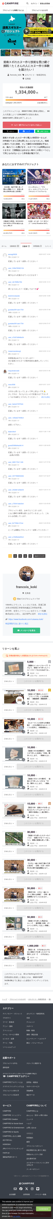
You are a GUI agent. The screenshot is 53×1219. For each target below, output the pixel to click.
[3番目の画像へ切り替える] (26, 53)
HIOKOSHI (6, 1144)
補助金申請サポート (10, 1157)
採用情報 (26, 1194)
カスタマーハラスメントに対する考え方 (37, 1163)
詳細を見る (8, 681)
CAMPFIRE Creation (10, 1119)
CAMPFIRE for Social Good (13, 1123)
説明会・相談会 (32, 1082)
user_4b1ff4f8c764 (15, 282)
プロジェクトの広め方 (11, 1095)
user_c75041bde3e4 (16, 503)
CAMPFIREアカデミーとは (13, 1082)
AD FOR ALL (7, 1140)
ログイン (34, 3)
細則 (28, 1141)
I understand (43, 1209)
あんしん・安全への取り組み (37, 1115)
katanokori (12, 431)
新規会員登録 (45, 3)
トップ (4, 999)
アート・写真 (8, 1043)
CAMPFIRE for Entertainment (13, 1127)
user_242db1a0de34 (16, 490)
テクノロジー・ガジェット (12, 1013)
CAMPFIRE (7, 1111)
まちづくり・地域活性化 (35, 75)
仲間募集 (37, 246)
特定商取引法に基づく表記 (16, 623)
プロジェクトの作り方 (11, 1090)
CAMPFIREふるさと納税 (12, 1136)
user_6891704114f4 (15, 462)
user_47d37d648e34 (16, 337)
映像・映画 (30, 1030)
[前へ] (3, 31)
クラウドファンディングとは (13, 1086)
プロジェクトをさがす (18, 999)
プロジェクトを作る (10, 1063)
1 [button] (10, 556)
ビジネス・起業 (8, 1038)
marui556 (11, 384)
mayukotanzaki (13, 371)
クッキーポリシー (33, 1169)
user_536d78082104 (16, 268)
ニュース (29, 1119)
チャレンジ (30, 1022)
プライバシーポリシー (34, 1146)
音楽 (28, 1018)
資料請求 (6, 1067)
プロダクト (7, 1018)
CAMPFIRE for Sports (11, 1132)
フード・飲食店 (8, 1022)
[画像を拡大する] (23, 674)
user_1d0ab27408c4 (16, 418)
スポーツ (29, 1026)
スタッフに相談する (33, 1063)
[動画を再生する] (26, 31)
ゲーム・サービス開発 (11, 1034)
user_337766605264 (16, 476)
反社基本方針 (31, 1158)
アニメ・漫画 (8, 1026)
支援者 (26, 246)
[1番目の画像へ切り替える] (5, 53)
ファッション (8, 1030)
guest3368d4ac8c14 (15, 445)
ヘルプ (28, 1123)
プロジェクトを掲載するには (13, 10)
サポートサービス (33, 1086)
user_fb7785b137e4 (15, 523)
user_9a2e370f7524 (15, 404)
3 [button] (20, 556)
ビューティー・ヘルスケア (36, 1038)
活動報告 (14, 246)
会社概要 (12, 1194)
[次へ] (50, 31)
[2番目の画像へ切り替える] (16, 53)
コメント (48, 246)
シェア (27, 131)
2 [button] (15, 556)
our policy (16, 1216)
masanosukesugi (14, 351)
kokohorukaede (14, 296)
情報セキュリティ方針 (34, 1154)
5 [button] (30, 556)
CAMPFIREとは (32, 1111)
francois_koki (15, 75)
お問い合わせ (31, 1127)
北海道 (28, 78)
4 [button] (25, 556)
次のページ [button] (39, 556)
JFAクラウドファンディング (13, 1148)
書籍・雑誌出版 (32, 1034)
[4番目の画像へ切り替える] (37, 53)
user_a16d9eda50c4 (16, 537)
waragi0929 (12, 254)
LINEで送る (44, 131)
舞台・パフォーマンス (34, 1043)
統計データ (30, 1095)
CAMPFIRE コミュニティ (12, 1115)
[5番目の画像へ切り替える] (47, 53)
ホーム (4, 246)
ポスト (11, 131)
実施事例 (29, 1090)
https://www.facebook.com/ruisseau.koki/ (25, 619)
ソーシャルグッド (9, 1047)
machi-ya (6, 1152)
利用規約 (29, 1137)
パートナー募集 (40, 1194)
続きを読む (45, 397)
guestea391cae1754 (16, 310)
